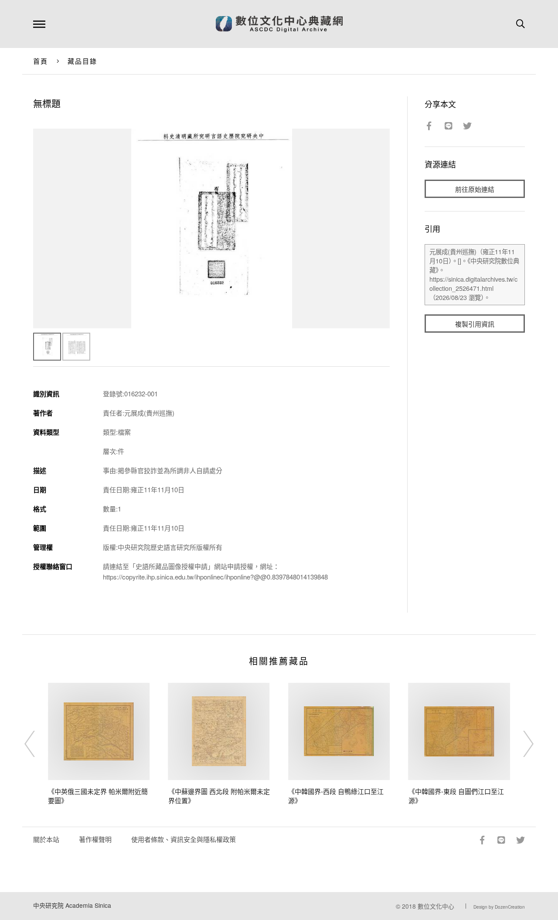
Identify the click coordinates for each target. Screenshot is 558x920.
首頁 (40, 60)
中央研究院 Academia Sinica (72, 905)
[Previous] (37, 744)
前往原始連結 (474, 189)
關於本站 (46, 839)
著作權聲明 (95, 839)
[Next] (520, 744)
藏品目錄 (83, 60)
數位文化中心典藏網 (279, 24)
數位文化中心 (436, 906)
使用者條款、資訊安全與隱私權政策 (183, 839)
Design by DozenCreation (499, 907)
